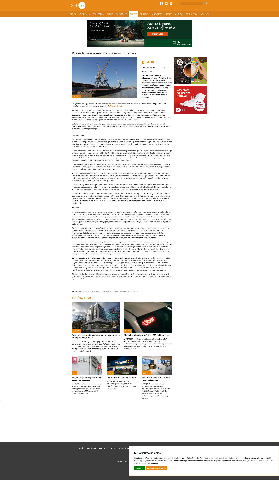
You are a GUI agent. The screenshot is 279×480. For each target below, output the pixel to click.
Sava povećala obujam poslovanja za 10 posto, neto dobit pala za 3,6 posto (96, 336)
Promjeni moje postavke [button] (156, 468)
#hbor (117, 291)
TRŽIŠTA (73, 14)
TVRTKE (133, 14)
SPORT (168, 14)
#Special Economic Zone (129, 291)
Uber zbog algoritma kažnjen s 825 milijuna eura (146, 334)
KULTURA (179, 14)
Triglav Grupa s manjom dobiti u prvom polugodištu (86, 378)
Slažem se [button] (139, 468)
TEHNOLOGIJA (191, 14)
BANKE (110, 14)
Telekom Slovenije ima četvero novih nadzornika (156, 378)
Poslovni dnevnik (116, 106)
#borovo (99, 291)
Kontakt (120, 461)
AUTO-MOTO (156, 14)
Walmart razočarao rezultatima (121, 377)
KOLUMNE (205, 14)
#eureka (80, 291)
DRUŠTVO (144, 14)
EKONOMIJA (85, 14)
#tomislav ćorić (108, 291)
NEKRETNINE (121, 14)
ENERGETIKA (98, 14)
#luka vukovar (89, 291)
